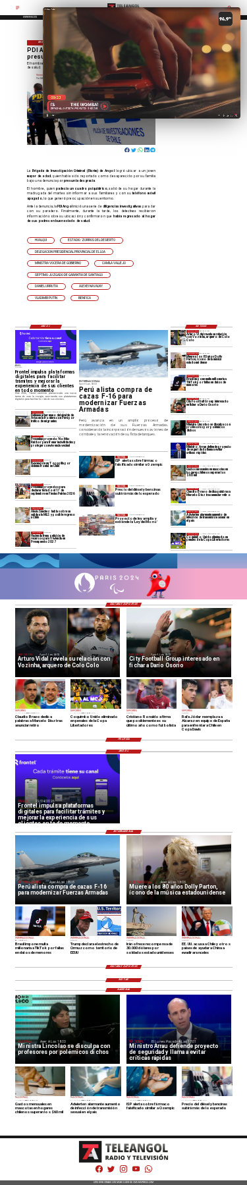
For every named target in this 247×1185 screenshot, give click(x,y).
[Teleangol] (17, 9)
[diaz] (178, 495)
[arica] (22, 418)
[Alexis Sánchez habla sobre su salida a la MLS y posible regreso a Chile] (22, 514)
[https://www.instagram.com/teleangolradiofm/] (123, 1172)
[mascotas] (178, 472)
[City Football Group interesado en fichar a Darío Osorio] (178, 405)
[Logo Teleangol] (123, 1162)
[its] (178, 518)
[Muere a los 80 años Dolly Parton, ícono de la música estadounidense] (178, 360)
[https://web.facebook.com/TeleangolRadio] (99, 1172)
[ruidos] (22, 443)
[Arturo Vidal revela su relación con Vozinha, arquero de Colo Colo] (178, 337)
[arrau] (178, 450)
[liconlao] (178, 427)
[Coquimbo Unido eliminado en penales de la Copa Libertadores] (178, 540)
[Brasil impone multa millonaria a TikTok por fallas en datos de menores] (178, 382)
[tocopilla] (22, 466)
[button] (41, 240)
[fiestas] (22, 491)
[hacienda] (22, 539)
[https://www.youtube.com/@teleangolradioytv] (136, 1172)
